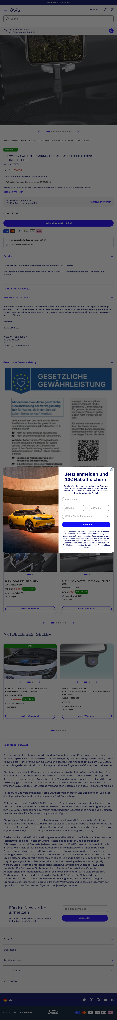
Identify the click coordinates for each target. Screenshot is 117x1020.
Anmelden (86, 524)
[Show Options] (107, 516)
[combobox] (85, 516)
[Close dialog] (111, 469)
